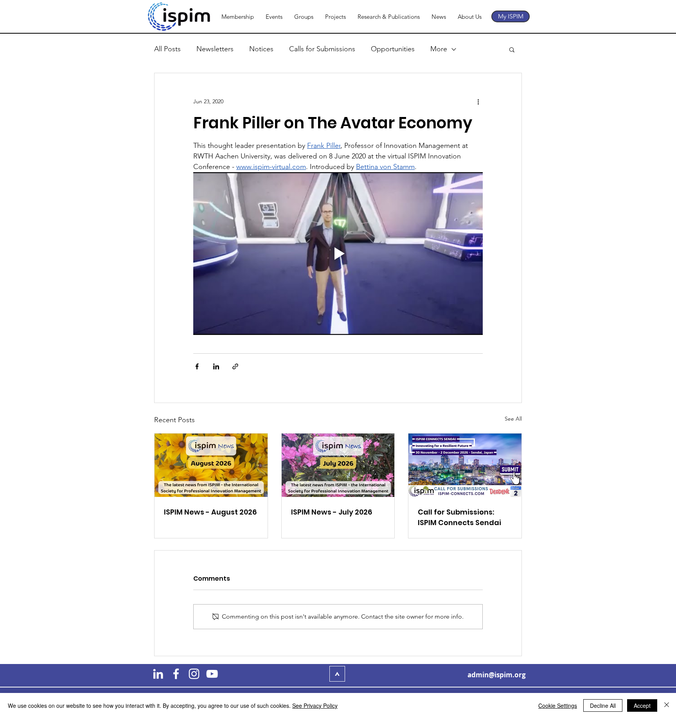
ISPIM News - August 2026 (210, 512)
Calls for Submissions (322, 49)
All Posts (167, 49)
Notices (261, 49)
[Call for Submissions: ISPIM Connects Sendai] (464, 465)
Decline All (603, 705)
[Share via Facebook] (197, 366)
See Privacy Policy (315, 705)
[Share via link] (235, 366)
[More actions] (478, 101)
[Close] (666, 705)
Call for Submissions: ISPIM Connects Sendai (459, 517)
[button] (512, 49)
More (438, 49)
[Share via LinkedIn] (216, 366)
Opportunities (393, 49)
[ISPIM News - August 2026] (211, 465)
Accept (642, 705)
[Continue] (337, 674)
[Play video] (338, 253)
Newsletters (215, 49)
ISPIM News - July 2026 (331, 512)
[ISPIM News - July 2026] (338, 465)
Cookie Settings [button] (557, 705)
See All (513, 418)
